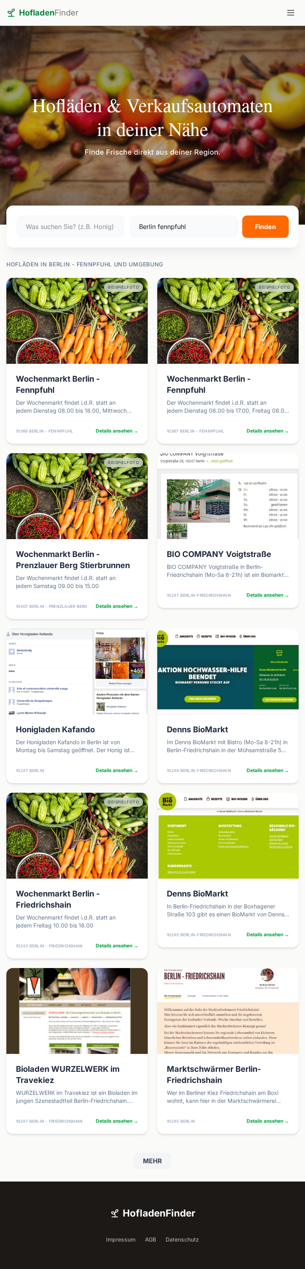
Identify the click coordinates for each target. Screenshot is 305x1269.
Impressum (120, 1239)
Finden (265, 227)
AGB (150, 1239)
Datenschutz (182, 1239)
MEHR (152, 1161)
